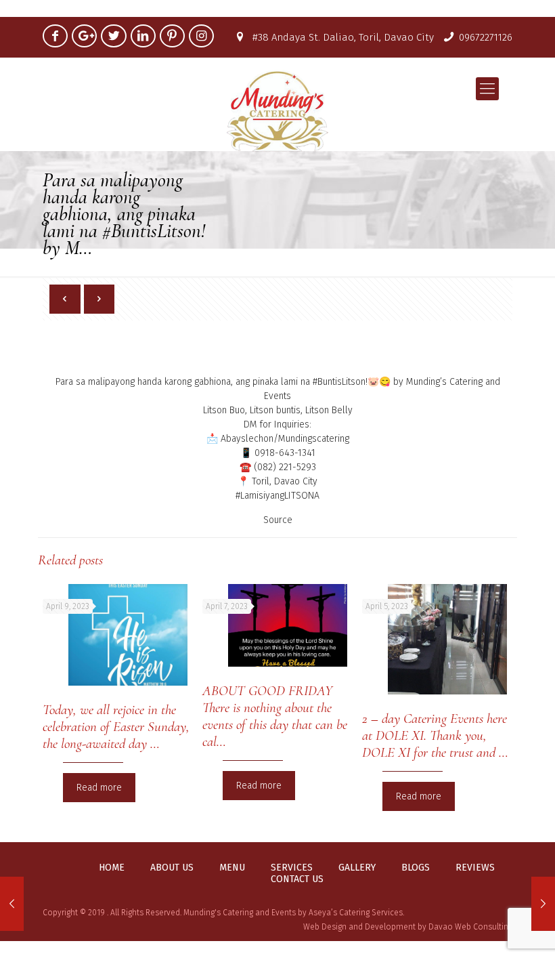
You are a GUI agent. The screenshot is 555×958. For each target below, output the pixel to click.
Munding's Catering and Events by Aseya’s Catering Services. (293, 912)
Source (277, 520)
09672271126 (485, 37)
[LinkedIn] (143, 35)
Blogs (415, 867)
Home (112, 867)
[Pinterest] (172, 35)
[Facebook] (55, 35)
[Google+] (84, 35)
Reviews (475, 867)
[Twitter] (113, 35)
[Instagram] (201, 35)
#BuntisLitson (339, 382)
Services (292, 867)
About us (172, 867)
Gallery (357, 867)
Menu (232, 867)
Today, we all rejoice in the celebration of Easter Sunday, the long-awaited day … (116, 726)
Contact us (297, 879)
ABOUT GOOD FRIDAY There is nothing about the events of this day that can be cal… (274, 716)
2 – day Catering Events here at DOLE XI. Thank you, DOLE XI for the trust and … (435, 735)
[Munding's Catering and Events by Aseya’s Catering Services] (277, 110)
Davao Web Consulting (470, 927)
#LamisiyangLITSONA (277, 495)
